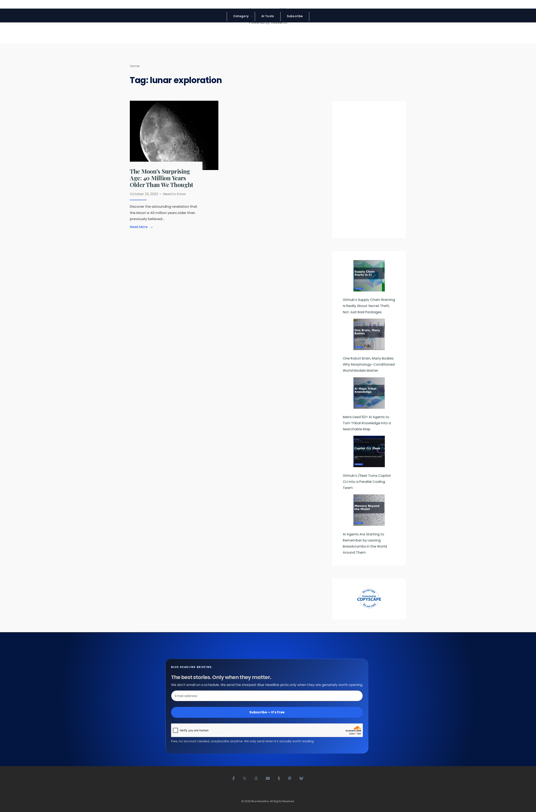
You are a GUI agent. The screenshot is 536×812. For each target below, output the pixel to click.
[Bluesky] (301, 778)
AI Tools (267, 16)
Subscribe (295, 16)
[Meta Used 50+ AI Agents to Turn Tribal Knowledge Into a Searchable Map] (369, 393)
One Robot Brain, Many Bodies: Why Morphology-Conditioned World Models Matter (369, 364)
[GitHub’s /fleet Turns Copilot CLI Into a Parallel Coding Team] (369, 451)
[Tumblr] (279, 778)
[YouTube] (268, 778)
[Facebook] (234, 778)
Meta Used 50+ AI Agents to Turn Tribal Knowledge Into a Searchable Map (367, 423)
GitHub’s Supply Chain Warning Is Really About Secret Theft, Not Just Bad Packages (369, 305)
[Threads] (256, 778)
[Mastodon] (290, 778)
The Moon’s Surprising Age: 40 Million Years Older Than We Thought (161, 177)
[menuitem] (241, 16)
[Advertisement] (369, 171)
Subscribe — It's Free (267, 712)
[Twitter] (244, 778)
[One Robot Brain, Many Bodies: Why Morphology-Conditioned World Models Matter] (369, 334)
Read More (142, 227)
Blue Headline (260, 801)
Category (241, 16)
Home (135, 66)
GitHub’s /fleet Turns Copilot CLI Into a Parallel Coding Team (367, 481)
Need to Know (174, 194)
